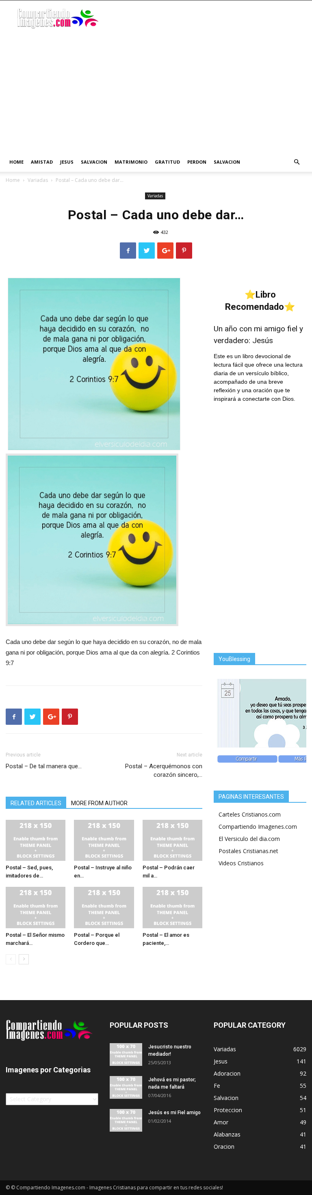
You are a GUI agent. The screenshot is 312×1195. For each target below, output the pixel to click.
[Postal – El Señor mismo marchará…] (35, 907)
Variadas (38, 180)
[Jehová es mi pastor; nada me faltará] (126, 1087)
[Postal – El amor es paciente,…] (172, 907)
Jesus (67, 162)
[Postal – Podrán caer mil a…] (172, 840)
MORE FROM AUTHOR (99, 803)
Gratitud (167, 162)
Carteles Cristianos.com (250, 814)
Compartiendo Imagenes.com (258, 826)
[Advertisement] (156, 91)
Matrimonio (131, 162)
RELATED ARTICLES (36, 803)
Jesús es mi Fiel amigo (174, 1112)
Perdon (196, 162)
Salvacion (94, 162)
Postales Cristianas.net (248, 851)
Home (16, 162)
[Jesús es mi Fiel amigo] (126, 1120)
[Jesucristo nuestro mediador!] (126, 1054)
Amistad (42, 162)
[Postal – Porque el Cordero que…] (104, 907)
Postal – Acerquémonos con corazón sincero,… (163, 770)
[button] (296, 162)
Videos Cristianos (241, 863)
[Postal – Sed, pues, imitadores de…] (35, 840)
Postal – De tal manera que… (44, 766)
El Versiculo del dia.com (249, 839)
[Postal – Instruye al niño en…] (104, 840)
